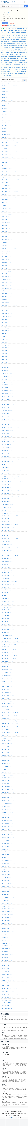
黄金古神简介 (22, 52)
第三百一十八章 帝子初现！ (8, 985)
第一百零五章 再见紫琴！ (7, 379)
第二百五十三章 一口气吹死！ (9, 800)
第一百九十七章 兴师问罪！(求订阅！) (10, 641)
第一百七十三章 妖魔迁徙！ (8, 573)
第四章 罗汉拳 (5, 91)
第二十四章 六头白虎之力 (7, 148)
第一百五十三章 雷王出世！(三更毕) (10, 516)
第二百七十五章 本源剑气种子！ (9, 863)
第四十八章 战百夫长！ (7, 217)
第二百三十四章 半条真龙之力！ (9, 746)
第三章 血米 (4, 88)
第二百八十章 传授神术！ (7, 877)
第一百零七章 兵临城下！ (7, 385)
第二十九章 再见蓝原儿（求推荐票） (10, 162)
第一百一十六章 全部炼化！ (8, 410)
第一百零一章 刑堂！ (6, 367)
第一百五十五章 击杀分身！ (8, 521)
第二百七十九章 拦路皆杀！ (8, 874)
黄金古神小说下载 (18, 50)
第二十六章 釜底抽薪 (6, 154)
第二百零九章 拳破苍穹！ (7, 675)
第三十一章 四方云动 (6, 168)
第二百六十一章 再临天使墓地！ (9, 823)
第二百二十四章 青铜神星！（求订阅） (11, 718)
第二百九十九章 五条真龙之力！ (9, 931)
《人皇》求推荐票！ (6, 1003)
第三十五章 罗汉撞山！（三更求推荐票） (11, 180)
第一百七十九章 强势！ (7, 590)
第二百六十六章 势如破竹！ (8, 837)
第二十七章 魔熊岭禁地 (7, 157)
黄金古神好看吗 (7, 67)
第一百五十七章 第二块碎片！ (9, 527)
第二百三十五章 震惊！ (7, 749)
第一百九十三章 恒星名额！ (8, 629)
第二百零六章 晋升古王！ (7, 667)
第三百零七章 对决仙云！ (7, 954)
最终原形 (4, 1084)
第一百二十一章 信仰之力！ (8, 424)
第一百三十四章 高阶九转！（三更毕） (11, 461)
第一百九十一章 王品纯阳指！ (9, 624)
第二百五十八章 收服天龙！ (8, 815)
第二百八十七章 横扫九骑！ (8, 897)
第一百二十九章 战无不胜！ (8, 447)
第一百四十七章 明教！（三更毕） (10, 498)
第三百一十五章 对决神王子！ (9, 977)
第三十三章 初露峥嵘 (6, 174)
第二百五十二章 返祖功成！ (8, 798)
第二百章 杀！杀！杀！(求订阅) (9, 649)
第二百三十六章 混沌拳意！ (8, 752)
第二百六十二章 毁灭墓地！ (8, 826)
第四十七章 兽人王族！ (7, 214)
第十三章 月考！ (5, 117)
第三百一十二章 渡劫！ (7, 968)
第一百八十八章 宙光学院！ (8, 615)
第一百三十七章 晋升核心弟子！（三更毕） (12, 470)
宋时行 (3, 1092)
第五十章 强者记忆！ (6, 222)
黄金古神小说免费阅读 (21, 69)
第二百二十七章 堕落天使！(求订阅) (10, 726)
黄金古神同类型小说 (12, 33)
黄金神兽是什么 (11, 43)
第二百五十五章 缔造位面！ (8, 806)
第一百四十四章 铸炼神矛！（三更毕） (11, 490)
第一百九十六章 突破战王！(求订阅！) (10, 638)
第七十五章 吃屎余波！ (7, 293)
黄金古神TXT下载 (21, 62)
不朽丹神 (4, 1068)
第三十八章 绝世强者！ (7, 188)
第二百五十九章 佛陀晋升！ (8, 817)
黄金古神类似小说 (21, 56)
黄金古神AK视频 (20, 28)
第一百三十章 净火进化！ (7, 450)
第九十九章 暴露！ (6, 362)
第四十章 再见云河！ (6, 194)
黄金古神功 (14, 45)
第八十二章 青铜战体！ (7, 313)
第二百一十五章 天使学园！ (8, 692)
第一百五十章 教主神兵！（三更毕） (10, 507)
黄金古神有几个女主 (8, 41)
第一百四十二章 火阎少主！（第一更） (11, 484)
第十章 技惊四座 (5, 108)
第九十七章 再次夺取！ (7, 356)
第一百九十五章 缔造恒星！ (8, 635)
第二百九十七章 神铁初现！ (8, 926)
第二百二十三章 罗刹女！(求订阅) (9, 715)
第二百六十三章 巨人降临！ (8, 829)
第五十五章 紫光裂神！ (7, 237)
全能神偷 (4, 1076)
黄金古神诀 (9, 45)
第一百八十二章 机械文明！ (8, 598)
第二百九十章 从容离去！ (7, 906)
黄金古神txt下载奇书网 (15, 54)
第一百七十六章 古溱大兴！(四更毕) (10, 581)
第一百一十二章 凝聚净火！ (8, 399)
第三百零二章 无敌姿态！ (7, 940)
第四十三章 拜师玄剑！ (7, 202)
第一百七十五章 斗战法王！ (8, 578)
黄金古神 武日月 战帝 (18, 30)
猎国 (3, 1100)
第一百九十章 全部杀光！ (7, 621)
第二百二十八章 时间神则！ (8, 729)
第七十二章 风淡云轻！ (7, 285)
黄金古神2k (13, 56)
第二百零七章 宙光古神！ (7, 669)
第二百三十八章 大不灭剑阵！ (9, 758)
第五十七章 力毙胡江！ (7, 242)
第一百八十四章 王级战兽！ (8, 604)
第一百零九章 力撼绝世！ (7, 390)
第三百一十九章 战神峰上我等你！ (10, 988)
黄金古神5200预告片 (11, 35)
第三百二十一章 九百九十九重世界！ (10, 994)
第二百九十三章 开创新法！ (8, 914)
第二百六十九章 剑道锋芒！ (8, 846)
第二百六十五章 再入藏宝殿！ (9, 835)
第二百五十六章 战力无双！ (8, 809)
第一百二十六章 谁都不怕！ (8, 439)
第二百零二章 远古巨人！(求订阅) (9, 655)
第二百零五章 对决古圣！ (7, 664)
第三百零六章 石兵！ (6, 951)
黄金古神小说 (8, 56)
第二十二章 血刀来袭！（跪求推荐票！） (11, 143)
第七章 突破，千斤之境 (7, 100)
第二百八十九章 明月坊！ (7, 903)
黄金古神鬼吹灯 (9, 52)
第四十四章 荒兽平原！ (7, 205)
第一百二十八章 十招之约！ (8, 444)
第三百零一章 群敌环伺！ (7, 937)
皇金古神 (6, 43)
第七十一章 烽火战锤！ (7, 282)
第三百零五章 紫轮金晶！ (7, 948)
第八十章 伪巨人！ (6, 308)
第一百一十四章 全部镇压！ (8, 405)
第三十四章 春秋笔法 (6, 177)
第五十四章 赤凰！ (6, 234)
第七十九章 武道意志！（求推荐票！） (11, 305)
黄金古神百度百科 (7, 75)
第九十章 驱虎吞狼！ (6, 336)
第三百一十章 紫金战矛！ (7, 963)
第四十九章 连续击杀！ (7, 219)
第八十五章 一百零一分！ (7, 322)
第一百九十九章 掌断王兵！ (8, 647)
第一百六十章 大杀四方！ (7, 536)
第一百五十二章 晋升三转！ (8, 513)
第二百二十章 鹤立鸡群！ (7, 706)
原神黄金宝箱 (20, 65)
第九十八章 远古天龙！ (7, 359)
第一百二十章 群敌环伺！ (7, 422)
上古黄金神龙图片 (19, 43)
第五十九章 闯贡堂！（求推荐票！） (10, 248)
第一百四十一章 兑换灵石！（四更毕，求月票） (13, 481)
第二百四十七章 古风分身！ (8, 783)
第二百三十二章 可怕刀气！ (8, 741)
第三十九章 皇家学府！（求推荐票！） (11, 191)
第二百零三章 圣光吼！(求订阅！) (9, 658)
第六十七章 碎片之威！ (7, 271)
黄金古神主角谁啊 (19, 47)
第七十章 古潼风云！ (6, 279)
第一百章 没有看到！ (6, 365)
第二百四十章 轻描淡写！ (7, 763)
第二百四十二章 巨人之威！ (8, 769)
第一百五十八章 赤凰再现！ (8, 530)
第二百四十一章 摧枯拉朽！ (8, 766)
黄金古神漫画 (20, 37)
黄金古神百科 (16, 52)
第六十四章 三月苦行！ (7, 262)
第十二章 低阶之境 (6, 114)
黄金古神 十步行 (14, 58)
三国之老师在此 (5, 1052)
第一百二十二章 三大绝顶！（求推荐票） (11, 427)
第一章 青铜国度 (5, 83)
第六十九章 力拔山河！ (7, 276)
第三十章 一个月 (5, 165)
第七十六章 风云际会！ (7, 296)
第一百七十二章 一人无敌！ (8, 570)
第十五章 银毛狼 (5, 123)
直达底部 (12, 23)
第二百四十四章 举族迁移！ (8, 775)
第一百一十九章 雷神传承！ (8, 419)
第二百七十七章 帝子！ (7, 869)
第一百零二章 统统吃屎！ (7, 370)
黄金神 (9, 58)
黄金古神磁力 (10, 30)
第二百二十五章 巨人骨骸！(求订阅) (10, 721)
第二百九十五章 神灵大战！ (8, 920)
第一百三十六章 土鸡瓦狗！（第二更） (11, 467)
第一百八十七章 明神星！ (7, 612)
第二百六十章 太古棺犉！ (7, 820)
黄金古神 (14, 69)
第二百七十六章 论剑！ (7, 866)
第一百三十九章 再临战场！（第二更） (11, 476)
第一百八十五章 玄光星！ (7, 607)
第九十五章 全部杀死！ (7, 350)
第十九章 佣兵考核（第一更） (9, 134)
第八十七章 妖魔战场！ (7, 328)
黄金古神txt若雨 (19, 35)
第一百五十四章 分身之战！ (8, 518)
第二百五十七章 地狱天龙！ (8, 812)
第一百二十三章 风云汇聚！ (8, 430)
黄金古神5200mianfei (12, 60)
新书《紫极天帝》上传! (12, 25)
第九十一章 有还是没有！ (7, 339)
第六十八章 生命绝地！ (7, 274)
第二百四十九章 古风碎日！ (8, 789)
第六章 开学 (4, 97)
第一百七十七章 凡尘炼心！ (8, 584)
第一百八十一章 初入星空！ (8, 595)
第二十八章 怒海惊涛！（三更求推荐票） (11, 160)
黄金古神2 (9, 69)
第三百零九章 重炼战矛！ (7, 960)
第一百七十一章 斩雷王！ (7, 567)
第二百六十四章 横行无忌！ (8, 832)
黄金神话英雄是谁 (17, 41)
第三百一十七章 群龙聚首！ (8, 983)
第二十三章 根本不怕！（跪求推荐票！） (11, 145)
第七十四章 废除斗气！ (7, 291)
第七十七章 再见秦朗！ (7, 299)
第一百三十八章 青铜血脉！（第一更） (11, 473)
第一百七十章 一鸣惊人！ (7, 564)
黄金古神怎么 (12, 47)
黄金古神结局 (4, 73)
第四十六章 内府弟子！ (7, 211)
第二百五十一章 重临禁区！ (8, 795)
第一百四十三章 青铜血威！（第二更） (11, 487)
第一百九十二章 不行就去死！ (9, 627)
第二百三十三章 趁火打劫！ (8, 743)
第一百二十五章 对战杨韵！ (8, 436)
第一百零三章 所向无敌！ (7, 373)
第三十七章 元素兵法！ (7, 185)
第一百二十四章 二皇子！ (7, 433)
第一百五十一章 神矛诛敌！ (8, 510)
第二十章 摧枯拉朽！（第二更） (9, 137)
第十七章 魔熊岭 (5, 128)
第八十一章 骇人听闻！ (7, 311)
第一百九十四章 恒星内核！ (8, 632)
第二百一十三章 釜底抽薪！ (8, 686)
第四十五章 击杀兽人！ (7, 208)
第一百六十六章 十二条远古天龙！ (10, 553)
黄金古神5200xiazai (5, 71)
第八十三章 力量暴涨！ (7, 316)
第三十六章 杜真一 (6, 182)
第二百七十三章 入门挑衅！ (8, 857)
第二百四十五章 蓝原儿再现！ (9, 778)
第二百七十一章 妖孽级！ (7, 852)
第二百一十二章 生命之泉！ (8, 684)
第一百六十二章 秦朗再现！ (8, 541)
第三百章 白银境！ (6, 934)
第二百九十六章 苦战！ (7, 923)
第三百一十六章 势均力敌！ (8, 980)
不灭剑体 (4, 1024)
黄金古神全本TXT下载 (18, 39)
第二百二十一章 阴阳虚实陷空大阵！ (10, 709)
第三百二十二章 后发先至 (7, 997)
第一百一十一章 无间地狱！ (8, 396)
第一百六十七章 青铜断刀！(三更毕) (10, 555)
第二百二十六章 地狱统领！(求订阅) (10, 723)
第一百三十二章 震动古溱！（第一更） (11, 456)
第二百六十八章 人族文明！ (8, 843)
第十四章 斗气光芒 (6, 120)
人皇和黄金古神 (22, 58)
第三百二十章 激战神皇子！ (8, 991)
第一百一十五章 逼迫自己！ (8, 407)
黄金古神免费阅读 (21, 33)
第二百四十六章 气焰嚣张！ (8, 780)
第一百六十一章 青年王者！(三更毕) (10, 538)
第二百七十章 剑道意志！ (7, 849)
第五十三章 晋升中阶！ (7, 231)
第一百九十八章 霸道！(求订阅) (9, 644)
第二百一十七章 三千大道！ (8, 698)
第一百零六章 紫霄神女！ (7, 382)
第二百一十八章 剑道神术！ (8, 701)
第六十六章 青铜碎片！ (7, 268)
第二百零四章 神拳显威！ (7, 661)
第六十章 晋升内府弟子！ (7, 251)
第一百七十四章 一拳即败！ (8, 575)
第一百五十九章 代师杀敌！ (8, 533)
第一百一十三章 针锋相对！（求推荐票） (11, 402)
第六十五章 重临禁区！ (7, 265)
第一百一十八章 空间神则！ (8, 416)
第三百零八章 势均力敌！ (7, 957)
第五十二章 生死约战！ (7, 228)
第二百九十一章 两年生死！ (8, 909)
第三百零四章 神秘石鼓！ (7, 946)
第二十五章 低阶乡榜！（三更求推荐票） (11, 151)
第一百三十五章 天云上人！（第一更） (11, 464)
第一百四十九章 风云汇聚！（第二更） (11, 504)
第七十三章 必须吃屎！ (7, 288)
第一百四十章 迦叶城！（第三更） (10, 479)
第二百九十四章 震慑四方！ (8, 917)
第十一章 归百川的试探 (7, 111)
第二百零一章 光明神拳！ (7, 652)
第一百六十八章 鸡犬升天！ (8, 558)
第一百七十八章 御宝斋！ (7, 587)
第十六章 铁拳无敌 (6, 125)
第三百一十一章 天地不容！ (8, 966)
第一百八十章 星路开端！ (7, 592)
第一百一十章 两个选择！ (7, 393)
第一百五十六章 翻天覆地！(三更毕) (10, 524)
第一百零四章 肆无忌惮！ (7, 376)
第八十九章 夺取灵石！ (7, 333)
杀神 (3, 1060)
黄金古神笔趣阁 (10, 50)
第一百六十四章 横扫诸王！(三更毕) (10, 547)
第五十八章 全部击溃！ (7, 245)
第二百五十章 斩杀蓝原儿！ (8, 792)
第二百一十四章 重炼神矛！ (8, 689)
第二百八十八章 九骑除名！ (8, 900)
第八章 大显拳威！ (6, 103)
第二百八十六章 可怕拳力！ (8, 894)
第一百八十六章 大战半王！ (8, 610)
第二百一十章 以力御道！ (7, 678)
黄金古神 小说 (19, 67)
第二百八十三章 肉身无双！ (8, 886)
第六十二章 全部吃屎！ (7, 256)
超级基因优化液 (5, 1044)
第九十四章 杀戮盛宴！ (7, 348)
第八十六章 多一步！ (6, 325)
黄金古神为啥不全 (22, 71)
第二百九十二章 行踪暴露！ (8, 911)
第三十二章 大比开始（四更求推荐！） (11, 171)
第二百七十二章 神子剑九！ (8, 854)
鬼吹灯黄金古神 (14, 71)
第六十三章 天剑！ (6, 259)
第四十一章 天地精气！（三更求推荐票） (11, 197)
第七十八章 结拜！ (6, 302)
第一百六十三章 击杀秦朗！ (8, 544)
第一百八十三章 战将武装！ (8, 601)
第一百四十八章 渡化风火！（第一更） (11, 501)
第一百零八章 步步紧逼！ (7, 387)
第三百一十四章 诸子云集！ (8, 974)
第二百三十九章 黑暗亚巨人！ (9, 760)
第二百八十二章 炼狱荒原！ (8, 883)
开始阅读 (5, 23)
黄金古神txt (5, 62)
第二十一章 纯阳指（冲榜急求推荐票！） (11, 140)
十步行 (7, 12)
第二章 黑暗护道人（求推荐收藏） (10, 86)
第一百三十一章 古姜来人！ (8, 453)
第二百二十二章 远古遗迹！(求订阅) (10, 712)
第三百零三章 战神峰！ (7, 943)
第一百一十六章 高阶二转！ (8, 413)
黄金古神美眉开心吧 (12, 28)
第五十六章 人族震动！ (7, 239)
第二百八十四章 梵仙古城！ (8, 889)
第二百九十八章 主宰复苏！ (8, 929)
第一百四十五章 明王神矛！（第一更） (11, 493)
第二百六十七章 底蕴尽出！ (8, 840)
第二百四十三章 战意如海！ (8, 772)
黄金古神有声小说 (22, 45)
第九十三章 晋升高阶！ (7, 345)
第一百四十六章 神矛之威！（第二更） (11, 496)
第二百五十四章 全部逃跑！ (8, 803)
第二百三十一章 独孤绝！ (7, 738)
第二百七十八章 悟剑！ (7, 872)
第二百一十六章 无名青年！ (8, 695)
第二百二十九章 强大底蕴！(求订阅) (10, 732)
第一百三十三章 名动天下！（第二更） (11, 459)
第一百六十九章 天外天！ (7, 561)
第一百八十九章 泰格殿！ (7, 618)
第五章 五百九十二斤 (6, 94)
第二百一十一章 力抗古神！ (8, 681)
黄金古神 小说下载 (12, 62)
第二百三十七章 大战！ (7, 755)
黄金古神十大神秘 (9, 39)
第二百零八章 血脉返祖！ (7, 672)
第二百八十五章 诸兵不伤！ (8, 891)
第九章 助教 (4, 106)
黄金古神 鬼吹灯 (13, 65)
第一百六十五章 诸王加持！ (8, 550)
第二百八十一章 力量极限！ (8, 880)
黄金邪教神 (13, 67)
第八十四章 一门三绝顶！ (7, 319)
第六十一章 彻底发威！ (7, 254)
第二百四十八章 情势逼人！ (8, 786)
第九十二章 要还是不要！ (7, 342)
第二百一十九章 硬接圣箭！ (8, 704)
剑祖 (3, 1032)
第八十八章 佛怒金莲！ (7, 330)
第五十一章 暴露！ (6, 225)
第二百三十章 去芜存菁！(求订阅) (9, 735)
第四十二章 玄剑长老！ (7, 199)
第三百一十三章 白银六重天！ (9, 971)
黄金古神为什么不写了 (13, 73)
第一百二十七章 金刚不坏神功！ (9, 442)
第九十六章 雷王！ (6, 353)
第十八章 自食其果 (6, 131)
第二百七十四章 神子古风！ (8, 860)
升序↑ (24, 80)
